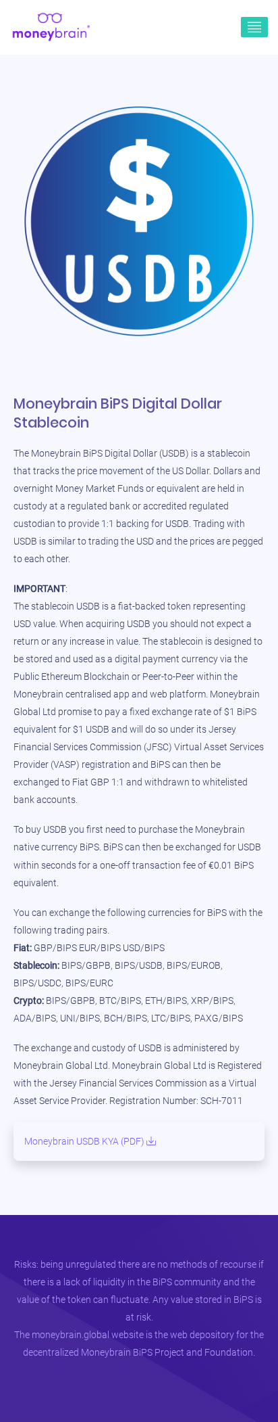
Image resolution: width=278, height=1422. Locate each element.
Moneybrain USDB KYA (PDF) (85, 1141)
